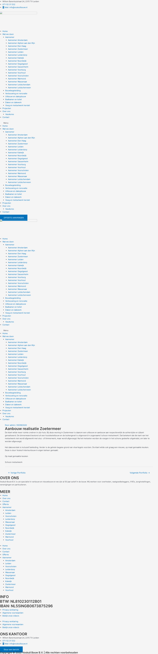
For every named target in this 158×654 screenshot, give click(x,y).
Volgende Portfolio (140, 473)
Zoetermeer (10, 534)
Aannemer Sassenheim (18, 67)
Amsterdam (10, 510)
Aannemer (9, 37)
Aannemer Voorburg (17, 70)
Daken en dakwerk (13, 102)
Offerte (5, 504)
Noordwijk (9, 528)
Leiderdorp (10, 519)
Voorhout (9, 540)
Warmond (9, 537)
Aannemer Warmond (17, 78)
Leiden (8, 513)
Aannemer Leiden (15, 52)
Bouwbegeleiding (13, 90)
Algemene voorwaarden (12, 613)
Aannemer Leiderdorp (17, 55)
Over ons (6, 111)
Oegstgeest (10, 525)
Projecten (6, 108)
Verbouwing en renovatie (16, 93)
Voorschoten (10, 516)
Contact (5, 117)
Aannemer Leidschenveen (19, 87)
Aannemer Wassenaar (17, 81)
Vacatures (9, 114)
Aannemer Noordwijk (17, 61)
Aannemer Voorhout (17, 73)
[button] (79, 122)
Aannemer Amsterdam (18, 40)
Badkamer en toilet (13, 99)
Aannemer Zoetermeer (18, 49)
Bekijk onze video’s (10, 616)
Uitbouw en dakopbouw (15, 96)
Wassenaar (10, 522)
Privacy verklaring (10, 610)
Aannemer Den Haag (17, 46)
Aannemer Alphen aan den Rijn (21, 43)
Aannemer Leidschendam (19, 84)
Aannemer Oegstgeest (18, 64)
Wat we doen (8, 34)
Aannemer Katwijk (16, 58)
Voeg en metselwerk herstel (17, 105)
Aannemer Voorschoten (18, 76)
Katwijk (8, 531)
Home (5, 31)
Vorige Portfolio (17, 473)
